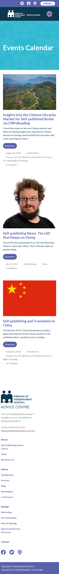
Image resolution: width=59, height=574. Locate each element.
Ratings (5, 506)
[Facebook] (29, 3)
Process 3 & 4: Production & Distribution (24, 157)
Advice (4, 469)
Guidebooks (7, 475)
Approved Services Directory (10, 530)
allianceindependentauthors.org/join (18, 430)
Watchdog (6, 512)
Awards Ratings (9, 523)
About (4, 439)
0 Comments (11, 268)
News (45, 264)
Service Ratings (9, 517)
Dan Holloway (30, 264)
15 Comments (12, 363)
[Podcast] (35, 3)
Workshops (7, 491)
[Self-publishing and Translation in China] (29, 314)
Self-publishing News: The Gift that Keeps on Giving (26, 235)
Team (4, 454)
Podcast (5, 480)
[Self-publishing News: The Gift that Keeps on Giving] (29, 226)
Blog (3, 486)
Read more (10, 146)
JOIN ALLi (47, 3)
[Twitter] (22, 3)
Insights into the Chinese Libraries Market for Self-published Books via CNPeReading (29, 119)
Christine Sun (33, 351)
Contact (5, 542)
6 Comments (11, 165)
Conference (7, 497)
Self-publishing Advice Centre (12, 447)
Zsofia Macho (33, 153)
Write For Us (7, 459)
